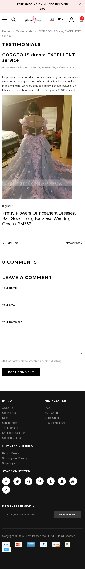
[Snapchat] (62, 481)
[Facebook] (6, 481)
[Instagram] (28, 481)
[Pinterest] (40, 481)
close (80, 4)
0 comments (9, 67)
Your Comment (12, 322)
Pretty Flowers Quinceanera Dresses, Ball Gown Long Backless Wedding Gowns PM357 (39, 218)
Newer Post (73, 243)
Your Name (9, 287)
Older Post (11, 243)
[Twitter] (17, 481)
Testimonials (24, 31)
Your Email (9, 305)
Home (6, 31)
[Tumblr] (51, 481)
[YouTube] (73, 481)
